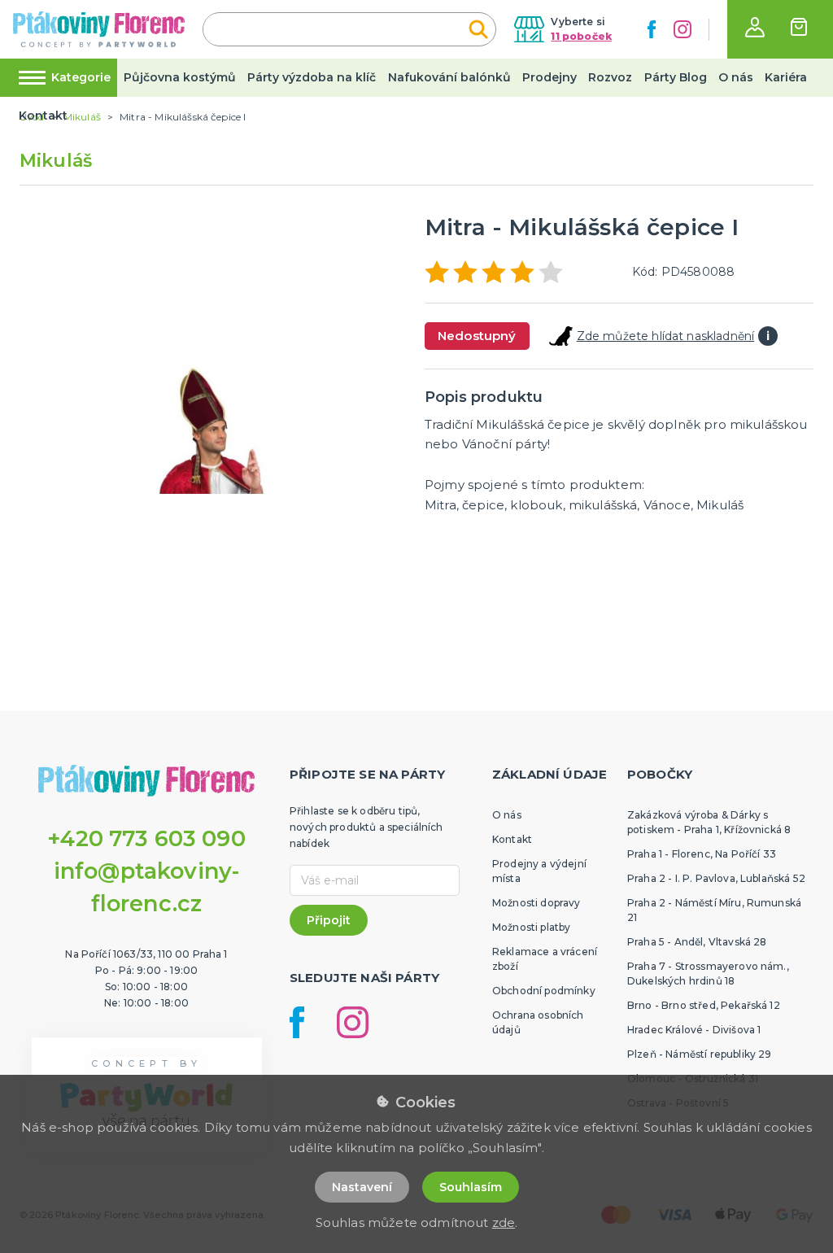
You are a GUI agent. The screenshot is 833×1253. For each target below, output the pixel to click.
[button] (755, 27)
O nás (735, 77)
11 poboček (581, 36)
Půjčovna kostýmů (180, 77)
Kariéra (786, 77)
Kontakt (43, 115)
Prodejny (549, 77)
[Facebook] (652, 29)
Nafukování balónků (449, 77)
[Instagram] (682, 29)
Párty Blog (675, 77)
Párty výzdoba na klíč (311, 77)
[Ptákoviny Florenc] (99, 28)
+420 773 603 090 (146, 838)
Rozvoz (610, 77)
